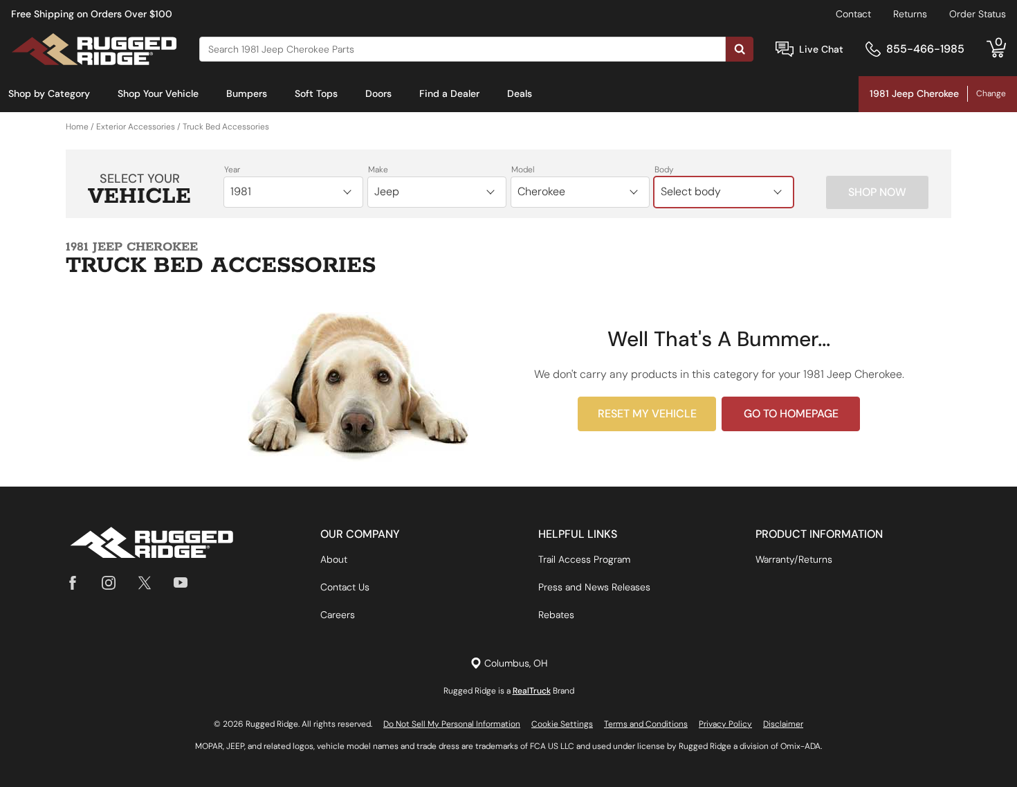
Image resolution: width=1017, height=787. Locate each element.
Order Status (977, 14)
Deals (519, 93)
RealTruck (532, 690)
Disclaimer (783, 724)
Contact (853, 14)
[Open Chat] (785, 49)
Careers (337, 614)
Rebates (556, 614)
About (333, 559)
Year (232, 169)
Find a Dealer (449, 93)
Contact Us (344, 587)
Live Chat (821, 49)
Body (664, 169)
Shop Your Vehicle (158, 93)
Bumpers (246, 93)
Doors (378, 93)
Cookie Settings (562, 724)
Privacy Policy (725, 724)
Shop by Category (49, 93)
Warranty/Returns (793, 559)
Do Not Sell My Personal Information (451, 724)
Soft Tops (316, 93)
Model (523, 169)
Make (378, 169)
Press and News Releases (594, 587)
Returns (910, 14)
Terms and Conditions (646, 724)
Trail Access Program (584, 559)
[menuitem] (49, 94)
